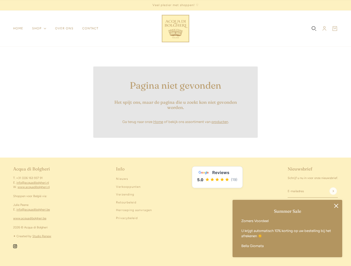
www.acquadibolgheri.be (29, 218)
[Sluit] (336, 206)
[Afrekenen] (335, 29)
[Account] (324, 29)
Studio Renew (41, 236)
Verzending (125, 194)
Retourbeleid (126, 202)
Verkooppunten (128, 187)
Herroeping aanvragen (134, 210)
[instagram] (15, 246)
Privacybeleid (127, 218)
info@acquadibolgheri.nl (32, 182)
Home (158, 122)
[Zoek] (314, 29)
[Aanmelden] (333, 191)
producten (219, 122)
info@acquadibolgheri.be (33, 209)
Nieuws (122, 179)
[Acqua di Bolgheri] (175, 28)
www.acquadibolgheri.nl (34, 187)
